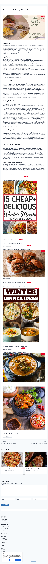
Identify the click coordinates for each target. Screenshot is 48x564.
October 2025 (3, 545)
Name (3, 499)
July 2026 (3, 538)
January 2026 (3, 541)
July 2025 (3, 549)
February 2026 (4, 539)
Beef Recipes (3, 514)
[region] (12, 557)
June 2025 (3, 551)
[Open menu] (46, 2)
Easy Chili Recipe (4, 530)
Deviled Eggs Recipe (5, 533)
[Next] (45, 463)
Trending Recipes (4, 522)
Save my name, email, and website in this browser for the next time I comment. (15, 501)
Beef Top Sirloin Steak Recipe (33, 468)
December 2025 (4, 542)
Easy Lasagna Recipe (5, 528)
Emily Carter (5, 470)
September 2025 (4, 546)
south (11, 436)
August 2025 (3, 548)
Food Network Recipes (8, 468)
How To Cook (3, 520)
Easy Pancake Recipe (5, 526)
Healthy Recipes (4, 519)
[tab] (23, 474)
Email (18, 499)
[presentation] (12, 459)
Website (34, 499)
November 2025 (4, 544)
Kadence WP (33, 561)
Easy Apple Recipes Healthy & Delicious (8, 442)
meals (7, 436)
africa (4, 436)
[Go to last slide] (2, 463)
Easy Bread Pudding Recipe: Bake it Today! (39, 442)
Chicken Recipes (4, 517)
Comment (3, 484)
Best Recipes (3, 516)
